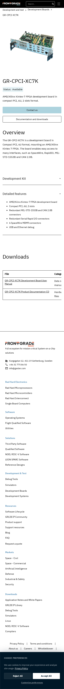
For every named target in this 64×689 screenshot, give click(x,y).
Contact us (32, 110)
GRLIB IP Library (13, 605)
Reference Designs (15, 464)
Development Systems (17, 496)
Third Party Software (15, 443)
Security (9, 584)
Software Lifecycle (14, 511)
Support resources (14, 527)
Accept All (46, 676)
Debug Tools (11, 479)
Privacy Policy (17, 643)
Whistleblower (45, 648)
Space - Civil (11, 558)
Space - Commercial (15, 563)
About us (13, 648)
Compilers (10, 631)
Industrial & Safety (15, 579)
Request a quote (13, 543)
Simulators (10, 484)
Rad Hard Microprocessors (18, 387)
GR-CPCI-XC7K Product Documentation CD (27, 291)
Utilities (9, 428)
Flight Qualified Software (18, 423)
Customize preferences (32, 682)
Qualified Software (14, 449)
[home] (11, 4)
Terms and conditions (41, 643)
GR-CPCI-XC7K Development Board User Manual (26, 282)
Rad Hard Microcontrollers (18, 393)
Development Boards (38, 9)
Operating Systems (15, 417)
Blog (7, 532)
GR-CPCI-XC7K (11, 15)
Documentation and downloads (32, 119)
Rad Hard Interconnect (17, 398)
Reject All (18, 676)
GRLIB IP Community (16, 516)
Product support (13, 522)
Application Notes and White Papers (23, 599)
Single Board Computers (17, 403)
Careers (28, 648)
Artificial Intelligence (16, 568)
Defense (9, 573)
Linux (8, 620)
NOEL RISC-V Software (17, 454)
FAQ (7, 537)
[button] (58, 4)
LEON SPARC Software (16, 459)
